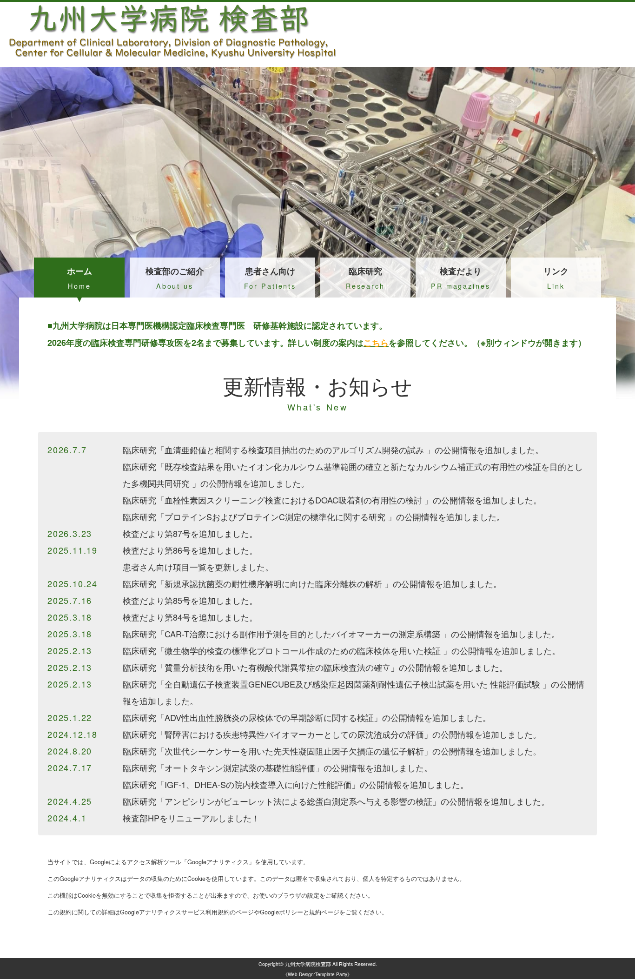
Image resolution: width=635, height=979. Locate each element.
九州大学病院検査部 (308, 963)
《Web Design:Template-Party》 (317, 974)
